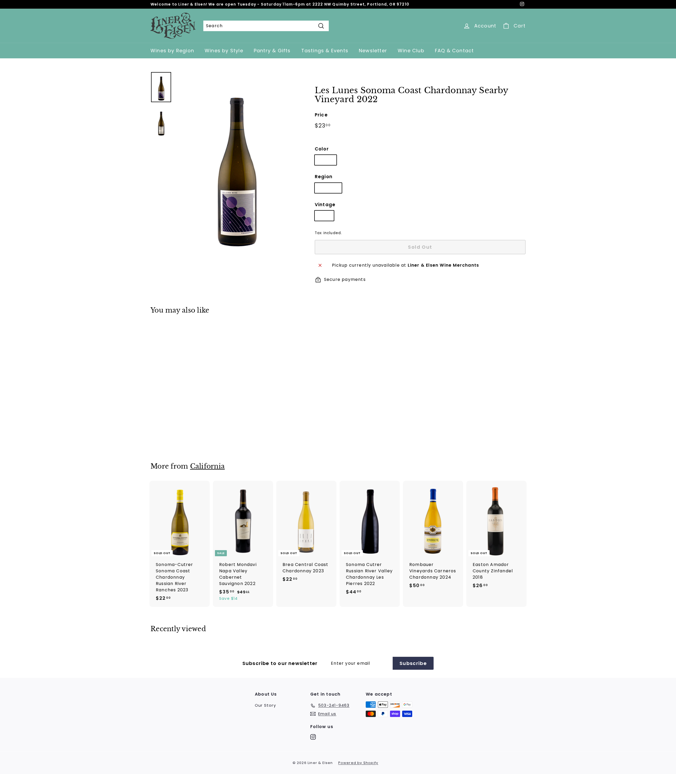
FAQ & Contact (454, 50)
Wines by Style (224, 50)
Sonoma (328, 188)
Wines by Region (172, 50)
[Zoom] (236, 162)
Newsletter (373, 50)
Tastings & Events (324, 50)
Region (323, 176)
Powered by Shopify (358, 762)
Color (322, 149)
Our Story (265, 705)
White (325, 160)
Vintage (325, 204)
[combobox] (266, 26)
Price (321, 115)
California (207, 466)
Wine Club (411, 50)
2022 (324, 216)
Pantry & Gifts (272, 50)
